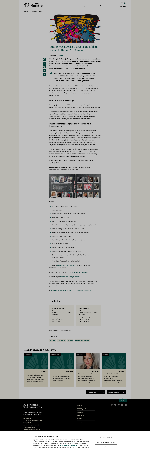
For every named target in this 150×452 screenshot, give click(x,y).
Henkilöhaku (27, 418)
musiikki (70, 340)
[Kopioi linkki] (44, 74)
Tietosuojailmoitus (29, 427)
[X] (44, 63)
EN (121, 2)
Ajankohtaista (114, 6)
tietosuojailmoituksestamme (68, 445)
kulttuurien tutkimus (82, 340)
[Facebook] (44, 59)
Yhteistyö (98, 6)
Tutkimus (91, 6)
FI (124, 2)
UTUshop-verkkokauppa (80, 272)
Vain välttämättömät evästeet (106, 442)
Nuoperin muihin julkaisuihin (70, 277)
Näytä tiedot (106, 447)
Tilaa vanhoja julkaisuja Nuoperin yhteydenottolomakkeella (71, 290)
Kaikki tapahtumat (113, 392)
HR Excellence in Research (31, 425)
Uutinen (41, 11)
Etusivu (76, 6)
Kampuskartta (27, 423)
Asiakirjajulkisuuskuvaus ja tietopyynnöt (31, 430)
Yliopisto (105, 6)
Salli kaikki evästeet (106, 437)
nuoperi (52, 340)
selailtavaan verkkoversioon (66, 265)
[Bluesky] (44, 66)
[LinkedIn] (44, 70)
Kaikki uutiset (92, 392)
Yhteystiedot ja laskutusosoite (32, 420)
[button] (124, 6)
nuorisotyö (61, 340)
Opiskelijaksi (83, 6)
